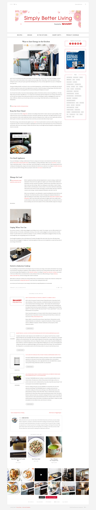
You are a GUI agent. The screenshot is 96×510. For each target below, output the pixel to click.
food (68, 88)
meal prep (69, 98)
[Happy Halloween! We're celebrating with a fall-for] (27, 488)
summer (68, 112)
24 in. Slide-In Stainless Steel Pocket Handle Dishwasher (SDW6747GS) (43, 354)
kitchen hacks (78, 95)
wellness (69, 116)
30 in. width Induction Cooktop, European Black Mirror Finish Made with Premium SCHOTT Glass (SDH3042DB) (43, 375)
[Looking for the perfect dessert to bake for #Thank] (27, 474)
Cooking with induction (24, 280)
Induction (76, 91)
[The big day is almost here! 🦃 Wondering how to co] (13, 474)
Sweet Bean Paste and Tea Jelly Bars (18, 459)
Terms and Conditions (26, 507)
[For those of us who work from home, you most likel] (54, 488)
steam (76, 107)
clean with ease (16, 275)
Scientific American (58, 166)
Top (84, 507)
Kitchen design (70, 95)
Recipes (19, 35)
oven (35, 122)
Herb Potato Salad (36, 459)
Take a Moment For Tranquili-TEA (54, 459)
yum (73, 116)
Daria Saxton (22, 287)
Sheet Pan (78, 105)
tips (77, 114)
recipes (72, 105)
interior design (70, 93)
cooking (75, 81)
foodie (72, 88)
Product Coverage (72, 35)
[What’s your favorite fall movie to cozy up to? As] (41, 474)
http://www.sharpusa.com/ (37, 316)
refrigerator (25, 113)
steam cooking (70, 109)
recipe (68, 105)
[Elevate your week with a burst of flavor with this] (54, 474)
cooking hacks (70, 84)
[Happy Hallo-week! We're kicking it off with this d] (41, 488)
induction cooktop (33, 272)
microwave (54, 162)
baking (81, 77)
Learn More (30, 328)
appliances (75, 77)
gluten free (77, 88)
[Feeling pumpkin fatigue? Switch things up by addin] (13, 488)
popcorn (82, 102)
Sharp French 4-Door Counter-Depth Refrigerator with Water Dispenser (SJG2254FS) (37, 333)
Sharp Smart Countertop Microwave (20, 162)
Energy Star (45, 272)
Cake (74, 79)
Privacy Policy (19, 507)
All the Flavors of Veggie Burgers (55, 412)
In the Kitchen (42, 35)
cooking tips (78, 84)
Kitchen (77, 93)
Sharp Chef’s (56, 35)
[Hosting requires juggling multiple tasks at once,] (68, 474)
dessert (73, 86)
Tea (67, 114)
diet (77, 86)
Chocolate (69, 81)
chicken (78, 79)
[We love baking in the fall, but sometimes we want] (68, 488)
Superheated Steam (76, 112)
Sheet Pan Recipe (70, 107)
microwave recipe (71, 102)
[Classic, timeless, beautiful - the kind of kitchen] (82, 474)
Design (29, 35)
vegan (81, 114)
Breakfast (69, 79)
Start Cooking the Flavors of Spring (17, 412)
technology (72, 114)
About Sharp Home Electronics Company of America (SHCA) (40, 297)
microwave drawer (71, 100)
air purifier (69, 77)
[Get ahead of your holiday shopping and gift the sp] (82, 488)
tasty (82, 112)
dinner (80, 86)
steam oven (77, 109)
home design (69, 91)
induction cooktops (52, 272)
